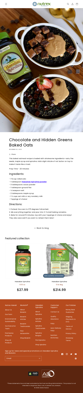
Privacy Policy (71, 333)
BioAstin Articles (23, 318)
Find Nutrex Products (9, 334)
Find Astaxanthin (24, 332)
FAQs (52, 324)
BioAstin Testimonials (25, 325)
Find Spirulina (40, 340)
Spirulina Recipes (38, 334)
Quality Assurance (55, 317)
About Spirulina (38, 313)
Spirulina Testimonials (40, 327)
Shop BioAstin (25, 338)
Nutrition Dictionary (54, 336)
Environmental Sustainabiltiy (10, 320)
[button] (6, 4)
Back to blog (43, 228)
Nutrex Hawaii (44, 388)
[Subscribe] (39, 358)
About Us (8, 310)
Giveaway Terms (69, 339)
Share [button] (13, 154)
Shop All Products (8, 341)
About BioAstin (23, 311)
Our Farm (8, 314)
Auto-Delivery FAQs (56, 329)
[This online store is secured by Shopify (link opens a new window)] (33, 375)
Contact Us (55, 312)
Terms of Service (69, 327)
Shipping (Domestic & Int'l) (71, 319)
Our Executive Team (10, 327)
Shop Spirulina (40, 345)
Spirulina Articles (38, 320)
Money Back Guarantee (70, 311)
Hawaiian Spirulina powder (34, 182)
